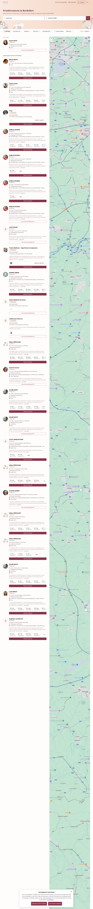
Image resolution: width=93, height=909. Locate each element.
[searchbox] (23, 18)
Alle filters (7, 31)
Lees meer (23, 70)
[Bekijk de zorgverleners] (27, 309)
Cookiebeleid (50, 899)
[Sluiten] (71, 892)
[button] (86, 610)
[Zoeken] (88, 18)
